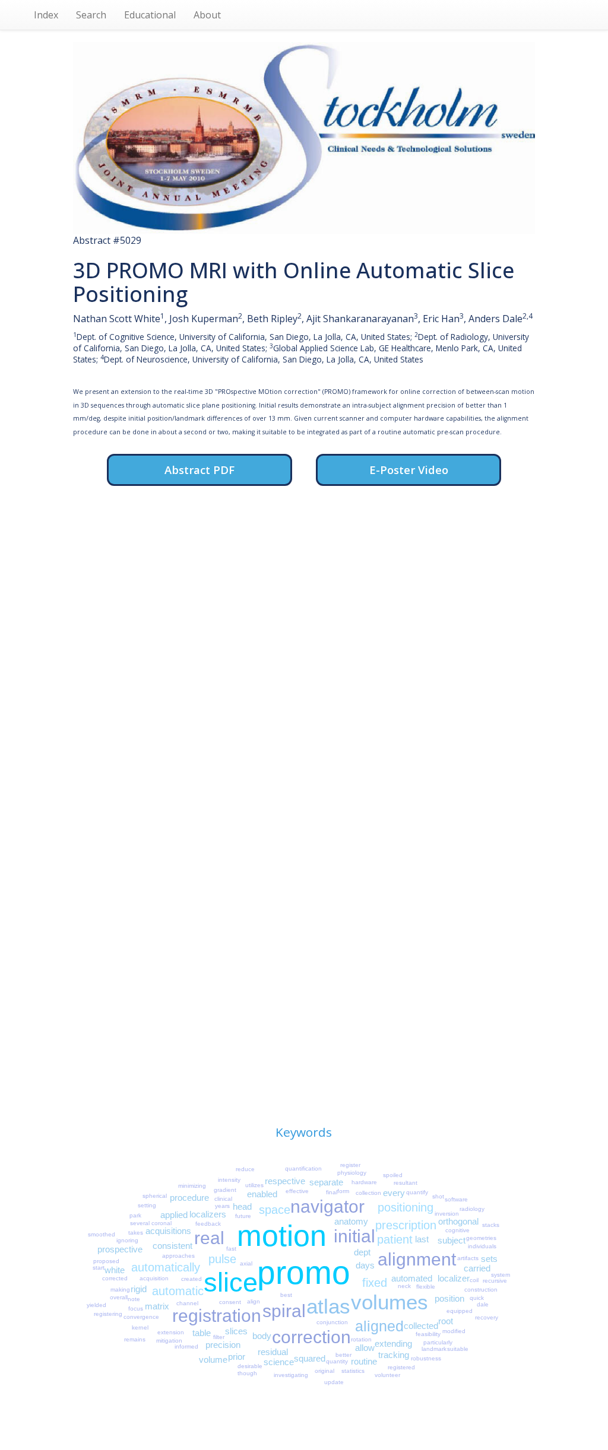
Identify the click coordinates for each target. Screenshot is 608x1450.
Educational (150, 14)
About (207, 14)
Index (46, 14)
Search (91, 14)
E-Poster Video (408, 469)
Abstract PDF (199, 469)
